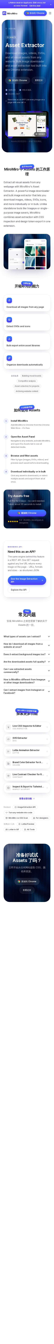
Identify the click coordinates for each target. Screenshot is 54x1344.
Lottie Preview (27, 824)
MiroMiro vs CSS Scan (18, 818)
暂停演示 (41, 134)
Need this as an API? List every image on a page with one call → (26, 100)
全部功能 (12, 28)
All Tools (31, 829)
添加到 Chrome (37, 13)
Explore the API (19, 589)
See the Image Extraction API (24, 580)
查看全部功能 (25, 798)
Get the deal (34, 5)
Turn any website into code (20, 812)
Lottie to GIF (14, 829)
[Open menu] (50, 13)
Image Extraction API (27, 807)
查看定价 (39, 80)
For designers (42, 818)
